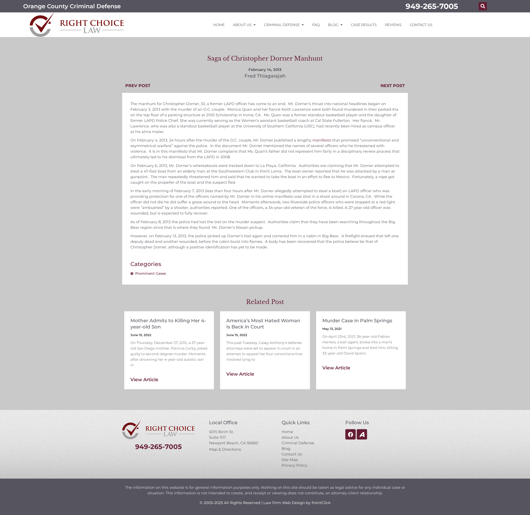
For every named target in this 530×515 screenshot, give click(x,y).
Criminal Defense (282, 25)
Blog (333, 25)
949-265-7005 (432, 6)
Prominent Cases (150, 273)
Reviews (393, 25)
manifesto (321, 140)
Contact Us (421, 25)
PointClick (321, 503)
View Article (144, 379)
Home (219, 25)
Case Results (364, 25)
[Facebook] (350, 434)
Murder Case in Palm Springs (357, 320)
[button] (483, 6)
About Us (242, 25)
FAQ (316, 25)
